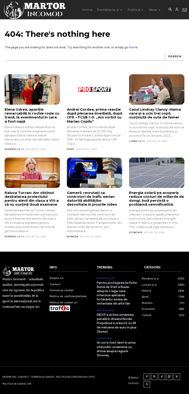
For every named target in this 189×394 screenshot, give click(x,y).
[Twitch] (169, 377)
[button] (170, 10)
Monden (72, 236)
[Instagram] (154, 377)
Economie (135, 232)
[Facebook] (147, 377)
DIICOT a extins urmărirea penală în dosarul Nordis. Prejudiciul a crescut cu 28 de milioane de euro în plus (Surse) (116, 323)
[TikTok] (162, 377)
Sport (70, 149)
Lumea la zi (137, 141)
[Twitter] (177, 377)
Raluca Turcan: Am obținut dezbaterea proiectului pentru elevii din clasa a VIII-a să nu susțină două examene (32, 198)
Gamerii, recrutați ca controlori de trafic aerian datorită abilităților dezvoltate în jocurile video (92, 198)
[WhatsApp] (147, 384)
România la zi (14, 149)
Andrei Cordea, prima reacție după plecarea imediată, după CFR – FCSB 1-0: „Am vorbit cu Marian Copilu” (94, 115)
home (133, 47)
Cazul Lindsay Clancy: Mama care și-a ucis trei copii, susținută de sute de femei (155, 113)
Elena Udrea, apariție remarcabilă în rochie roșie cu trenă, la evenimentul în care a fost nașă (32, 115)
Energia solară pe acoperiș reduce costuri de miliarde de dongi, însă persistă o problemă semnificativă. (156, 198)
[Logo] (34, 9)
